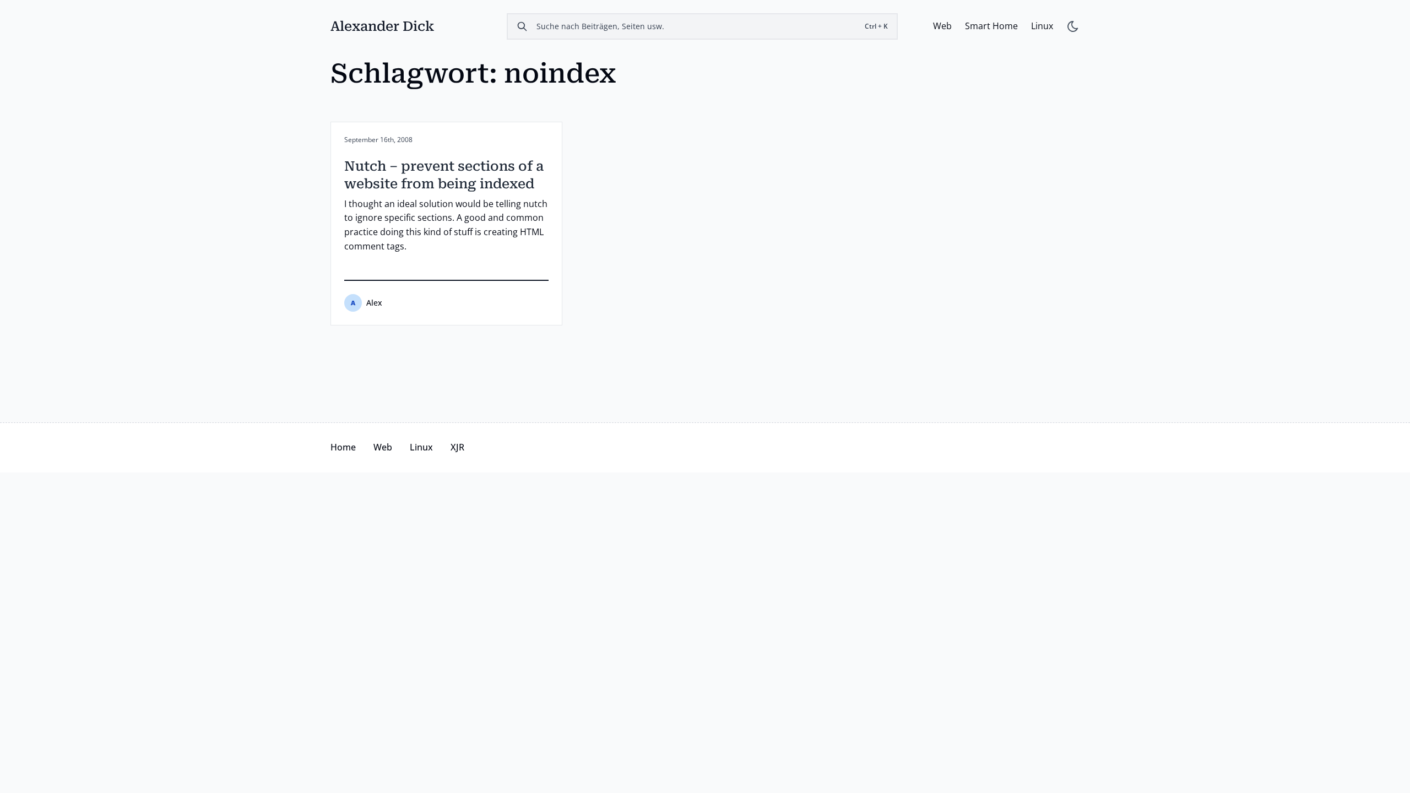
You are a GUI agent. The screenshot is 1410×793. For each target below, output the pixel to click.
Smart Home (991, 26)
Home (343, 447)
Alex (374, 302)
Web (942, 26)
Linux (1042, 26)
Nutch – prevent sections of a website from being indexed (444, 175)
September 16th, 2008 (378, 139)
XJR (457, 447)
